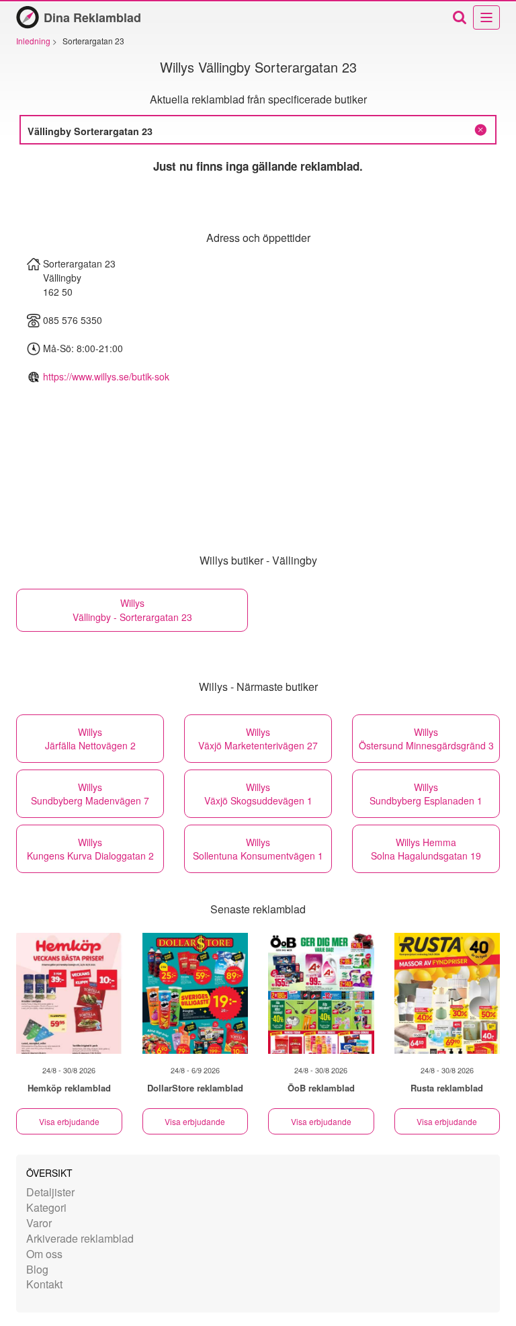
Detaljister (50, 1192)
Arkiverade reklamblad (80, 1238)
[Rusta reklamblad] (447, 993)
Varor (39, 1223)
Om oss (44, 1253)
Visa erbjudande (69, 1121)
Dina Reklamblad (92, 17)
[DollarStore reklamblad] (195, 993)
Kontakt (44, 1284)
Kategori (46, 1207)
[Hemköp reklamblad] (69, 993)
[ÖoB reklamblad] (321, 993)
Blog (37, 1269)
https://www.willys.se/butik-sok (106, 376)
